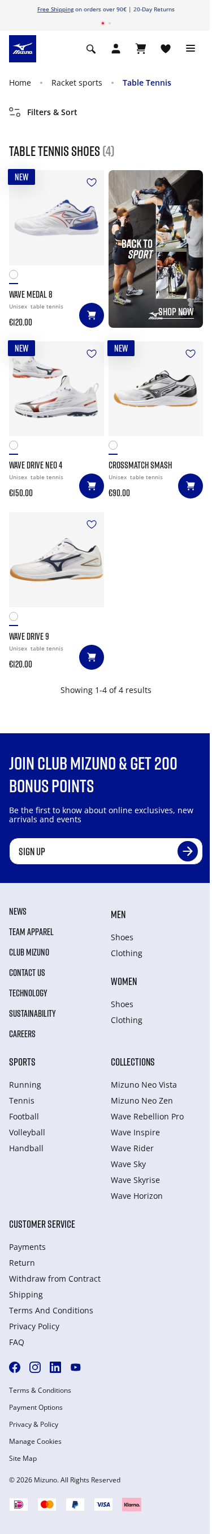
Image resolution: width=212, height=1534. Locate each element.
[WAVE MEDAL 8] (56, 217)
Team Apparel (31, 931)
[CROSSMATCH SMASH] (156, 389)
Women (124, 981)
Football (24, 1116)
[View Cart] (140, 48)
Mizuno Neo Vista (144, 1084)
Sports (22, 1061)
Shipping (26, 1294)
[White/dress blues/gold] (16, 619)
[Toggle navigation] (190, 49)
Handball (26, 1148)
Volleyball (27, 1132)
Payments (27, 1246)
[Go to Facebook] (14, 1367)
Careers (22, 1033)
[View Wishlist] (165, 48)
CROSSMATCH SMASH (140, 465)
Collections (133, 1061)
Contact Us (27, 972)
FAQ (16, 1342)
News (18, 911)
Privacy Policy (34, 1326)
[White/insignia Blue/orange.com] (16, 448)
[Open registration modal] (115, 48)
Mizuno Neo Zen (142, 1100)
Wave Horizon (137, 1195)
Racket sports (76, 82)
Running (25, 1084)
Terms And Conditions (51, 1310)
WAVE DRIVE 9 (29, 636)
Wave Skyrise (135, 1179)
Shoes (122, 937)
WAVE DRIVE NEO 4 (35, 465)
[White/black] (116, 448)
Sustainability (32, 1013)
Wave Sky (128, 1164)
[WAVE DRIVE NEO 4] (56, 389)
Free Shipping (55, 9)
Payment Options (36, 1408)
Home (20, 82)
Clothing (126, 953)
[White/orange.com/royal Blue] (16, 277)
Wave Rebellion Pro (147, 1116)
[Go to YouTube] (75, 1367)
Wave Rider (132, 1148)
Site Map (23, 1459)
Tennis (21, 1100)
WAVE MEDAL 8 (31, 294)
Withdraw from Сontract (55, 1278)
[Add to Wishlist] (91, 182)
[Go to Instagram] (35, 1367)
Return (22, 1262)
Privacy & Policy (33, 1425)
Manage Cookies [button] (35, 1442)
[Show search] (91, 48)
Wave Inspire (135, 1132)
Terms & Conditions (40, 1390)
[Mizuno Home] (22, 48)
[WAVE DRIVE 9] (56, 559)
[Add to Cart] (91, 315)
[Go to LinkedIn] (55, 1367)
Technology (28, 993)
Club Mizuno (29, 952)
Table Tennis (147, 82)
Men (118, 914)
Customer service (42, 1224)
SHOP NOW (176, 311)
